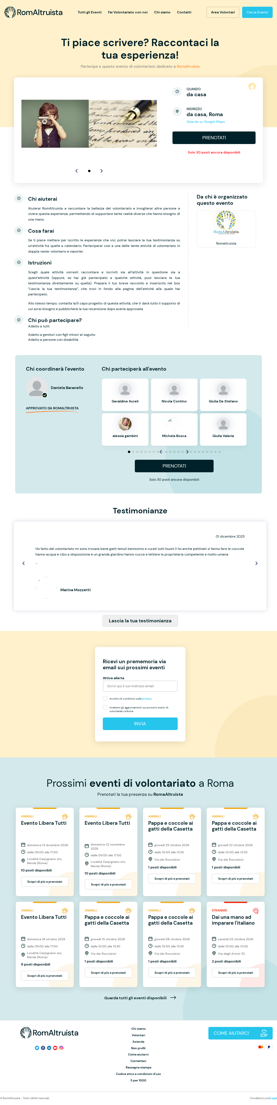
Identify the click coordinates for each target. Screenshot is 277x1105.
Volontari (138, 1035)
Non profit (138, 1048)
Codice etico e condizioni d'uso (138, 1074)
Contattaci (138, 1061)
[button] (89, 171)
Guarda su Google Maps (206, 121)
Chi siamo (162, 12)
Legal (273, 1098)
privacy (146, 698)
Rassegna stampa (138, 1067)
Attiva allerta (113, 678)
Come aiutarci (138, 1054)
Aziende (138, 1042)
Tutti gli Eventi (89, 12)
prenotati (214, 138)
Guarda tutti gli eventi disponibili (135, 998)
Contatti (184, 12)
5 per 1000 (138, 1080)
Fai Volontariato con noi (128, 12)
